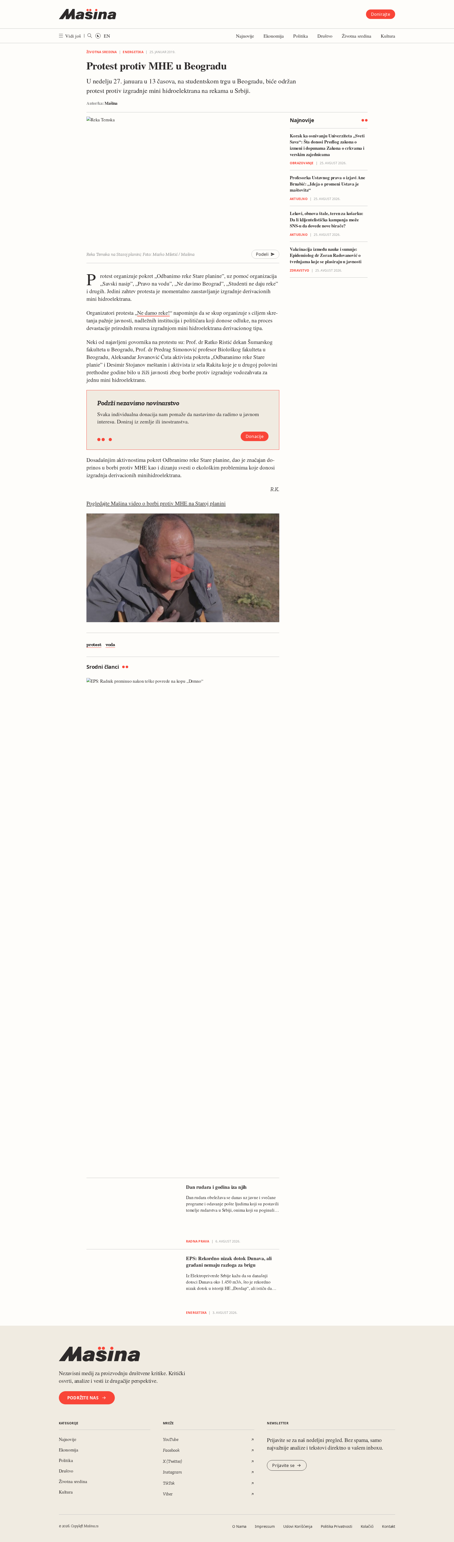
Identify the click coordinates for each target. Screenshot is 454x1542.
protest (93, 644)
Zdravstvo (299, 270)
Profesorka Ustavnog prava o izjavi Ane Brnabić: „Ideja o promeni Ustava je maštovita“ (327, 184)
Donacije (255, 436)
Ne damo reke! (153, 312)
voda (110, 644)
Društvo (324, 36)
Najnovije (245, 36)
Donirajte (380, 14)
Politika (300, 36)
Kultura (388, 36)
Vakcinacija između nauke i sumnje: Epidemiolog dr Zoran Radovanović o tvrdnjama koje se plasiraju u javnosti (326, 255)
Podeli (262, 254)
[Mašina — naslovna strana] (87, 14)
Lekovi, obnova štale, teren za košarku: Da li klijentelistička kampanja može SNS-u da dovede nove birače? (326, 220)
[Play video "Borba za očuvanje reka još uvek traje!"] (182, 567)
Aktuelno (299, 199)
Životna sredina (356, 36)
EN (107, 36)
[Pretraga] (89, 35)
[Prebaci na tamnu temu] (98, 35)
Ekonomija (274, 36)
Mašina (111, 103)
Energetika (133, 52)
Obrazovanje (302, 163)
